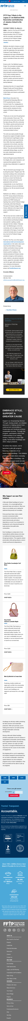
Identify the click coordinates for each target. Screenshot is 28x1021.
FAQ (8, 1012)
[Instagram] (9, 930)
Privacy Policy (10, 1003)
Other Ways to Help (11, 978)
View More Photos (11, 310)
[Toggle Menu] (25, 6)
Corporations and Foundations (14, 972)
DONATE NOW (14, 795)
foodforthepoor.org (15, 268)
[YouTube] (14, 930)
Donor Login (4, 1)
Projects (9, 996)
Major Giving (10, 975)
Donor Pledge (10, 993)
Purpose (9, 942)
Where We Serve (11, 987)
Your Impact (10, 990)
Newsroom (9, 951)
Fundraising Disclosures (13, 1009)
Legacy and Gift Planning (13, 969)
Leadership (9, 945)
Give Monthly (14, 10)
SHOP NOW (6, 472)
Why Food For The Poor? (13, 939)
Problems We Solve (11, 984)
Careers (9, 954)
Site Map (9, 1015)
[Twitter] (18, 930)
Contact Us (9, 957)
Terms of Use (10, 1006)
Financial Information (12, 948)
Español (9, 1018)
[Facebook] (5, 930)
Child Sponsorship (11, 966)
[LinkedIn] (23, 930)
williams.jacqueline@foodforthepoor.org (13, 280)
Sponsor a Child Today (14, 389)
